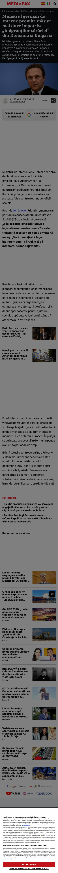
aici (46, 835)
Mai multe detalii (26, 825)
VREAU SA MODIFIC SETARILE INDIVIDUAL (29, 868)
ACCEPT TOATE (29, 864)
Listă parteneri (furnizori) (9, 859)
